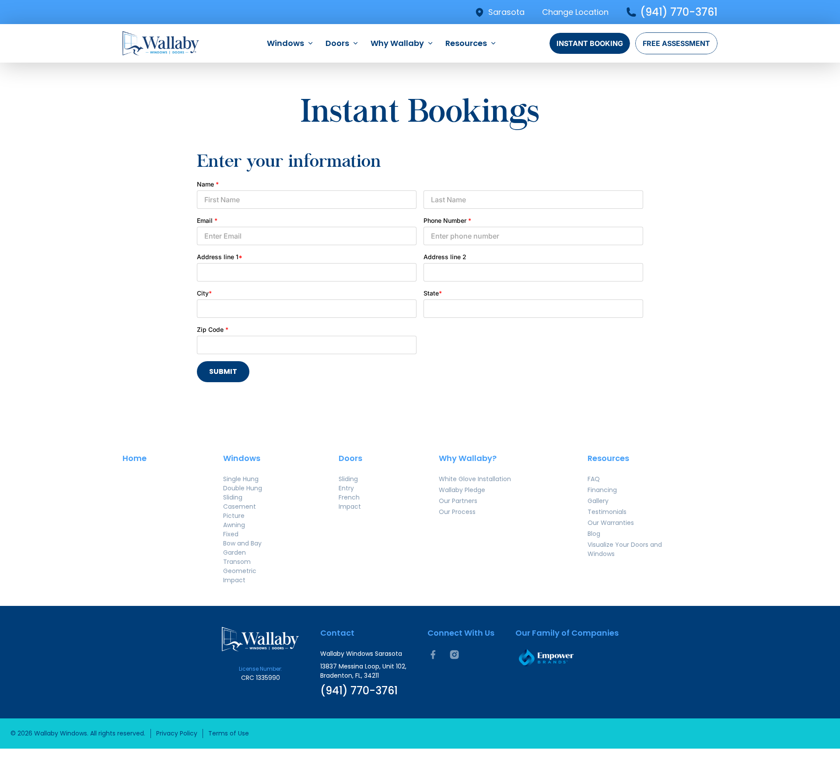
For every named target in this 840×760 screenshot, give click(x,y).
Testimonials (607, 511)
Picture (234, 515)
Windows (285, 43)
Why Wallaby (397, 43)
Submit (223, 371)
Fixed (230, 534)
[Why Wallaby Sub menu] (430, 43)
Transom (237, 561)
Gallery (598, 500)
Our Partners (458, 500)
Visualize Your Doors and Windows (625, 549)
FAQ (594, 479)
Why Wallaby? (468, 458)
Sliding (232, 497)
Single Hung (241, 479)
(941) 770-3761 (679, 12)
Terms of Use (228, 733)
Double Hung (242, 488)
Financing (602, 490)
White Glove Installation (475, 479)
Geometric (239, 570)
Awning (234, 525)
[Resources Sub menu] (493, 43)
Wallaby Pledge (462, 490)
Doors (337, 43)
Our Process (457, 511)
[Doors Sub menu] (355, 43)
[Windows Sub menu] (310, 43)
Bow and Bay (242, 543)
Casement (239, 506)
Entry (346, 488)
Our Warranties (611, 522)
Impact (234, 580)
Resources (466, 43)
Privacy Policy (176, 733)
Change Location (575, 12)
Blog (594, 533)
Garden (234, 552)
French (349, 497)
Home (134, 458)
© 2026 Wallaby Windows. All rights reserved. (77, 733)
